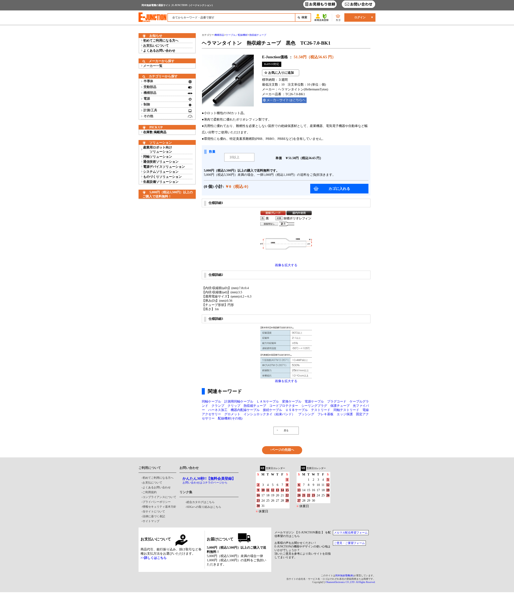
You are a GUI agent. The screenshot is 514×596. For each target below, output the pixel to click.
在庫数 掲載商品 (154, 132)
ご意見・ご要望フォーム (349, 543)
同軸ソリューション (157, 156)
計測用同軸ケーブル (238, 401)
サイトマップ (151, 521)
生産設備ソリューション (160, 181)
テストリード (320, 410)
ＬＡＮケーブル (267, 401)
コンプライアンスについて (159, 497)
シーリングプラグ (314, 405)
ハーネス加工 (217, 410)
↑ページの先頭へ (282, 449)
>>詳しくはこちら (154, 557)
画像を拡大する (286, 265)
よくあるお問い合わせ (159, 50)
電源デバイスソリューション (164, 166)
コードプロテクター (283, 405)
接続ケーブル (272, 410)
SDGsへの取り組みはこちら (204, 506)
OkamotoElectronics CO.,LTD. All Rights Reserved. (350, 582)
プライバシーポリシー (157, 501)
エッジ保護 (345, 414)
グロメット (232, 414)
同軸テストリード (346, 410)
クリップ (233, 405)
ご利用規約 (150, 492)
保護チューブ (340, 405)
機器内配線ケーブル (245, 410)
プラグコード (336, 401)
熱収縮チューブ (255, 405)
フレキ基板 (325, 414)
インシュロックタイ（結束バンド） (269, 414)
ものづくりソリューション (162, 176)
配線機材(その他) (230, 418)
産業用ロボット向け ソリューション (157, 149)
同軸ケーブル (211, 401)
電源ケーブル (314, 401)
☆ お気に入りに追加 (279, 72)
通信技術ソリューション (160, 161)
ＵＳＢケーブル (296, 410)
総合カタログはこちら (201, 502)
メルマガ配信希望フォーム (351, 532)
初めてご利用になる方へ (160, 40)
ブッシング (306, 414)
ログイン (360, 17)
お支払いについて (156, 45)
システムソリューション (160, 171)
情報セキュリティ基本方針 (159, 506)
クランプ (217, 405)
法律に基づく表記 (154, 516)
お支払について (152, 482)
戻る (286, 430)
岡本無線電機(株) (344, 575)
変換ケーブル (291, 401)
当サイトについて (154, 511)
